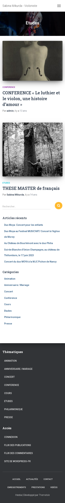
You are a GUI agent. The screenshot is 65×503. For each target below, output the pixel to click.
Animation (9, 278)
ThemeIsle (44, 495)
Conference (8, 87)
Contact (48, 479)
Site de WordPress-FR (17, 461)
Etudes (6, 183)
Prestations (38, 487)
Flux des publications (17, 445)
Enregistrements (17, 487)
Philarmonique (12, 317)
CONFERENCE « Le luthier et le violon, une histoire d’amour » (31, 98)
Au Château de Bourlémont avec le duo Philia (28, 243)
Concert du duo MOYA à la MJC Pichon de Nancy (30, 261)
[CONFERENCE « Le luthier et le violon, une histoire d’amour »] (32, 61)
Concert (8, 291)
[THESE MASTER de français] (32, 149)
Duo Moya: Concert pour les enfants (23, 225)
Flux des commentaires (18, 453)
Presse (8, 323)
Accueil (16, 479)
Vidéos (54, 487)
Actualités (32, 479)
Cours (7, 304)
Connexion (11, 437)
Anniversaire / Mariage (16, 285)
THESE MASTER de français (31, 188)
